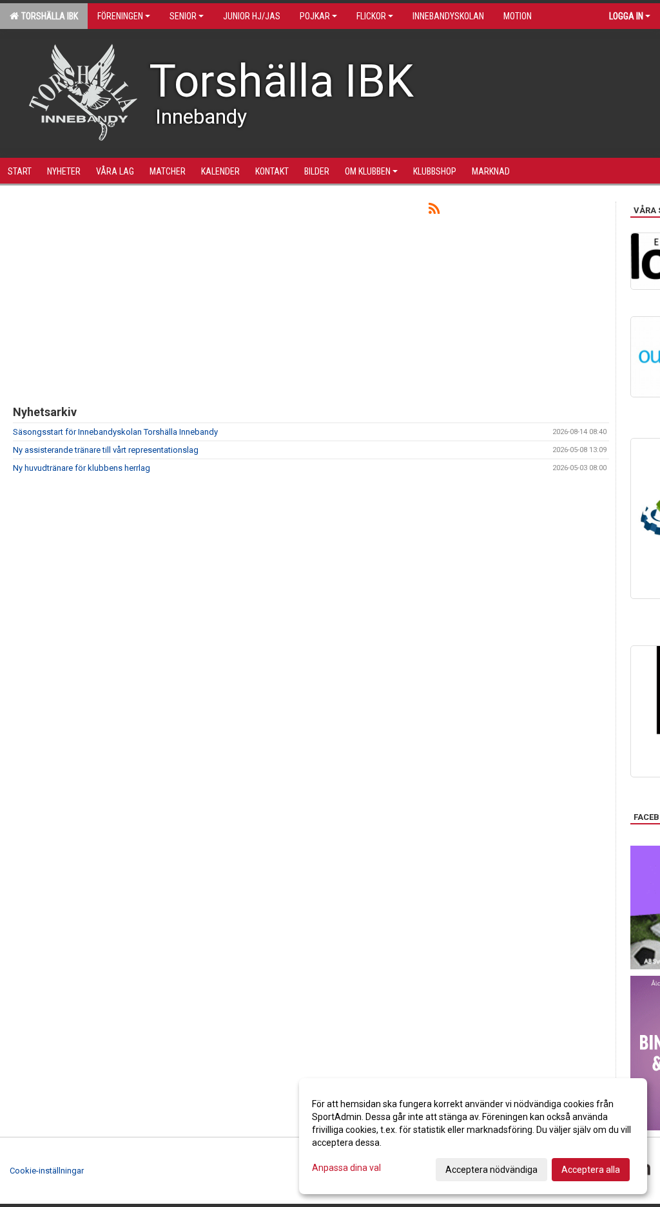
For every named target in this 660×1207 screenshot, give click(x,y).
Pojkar (315, 16)
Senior (183, 16)
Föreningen (120, 16)
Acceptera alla (590, 1169)
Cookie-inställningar (47, 1170)
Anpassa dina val (346, 1168)
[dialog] (473, 1136)
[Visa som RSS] (434, 211)
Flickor (371, 16)
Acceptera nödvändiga (491, 1169)
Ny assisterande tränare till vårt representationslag (106, 450)
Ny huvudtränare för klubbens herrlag (81, 468)
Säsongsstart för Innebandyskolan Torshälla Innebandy (115, 432)
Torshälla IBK (47, 16)
